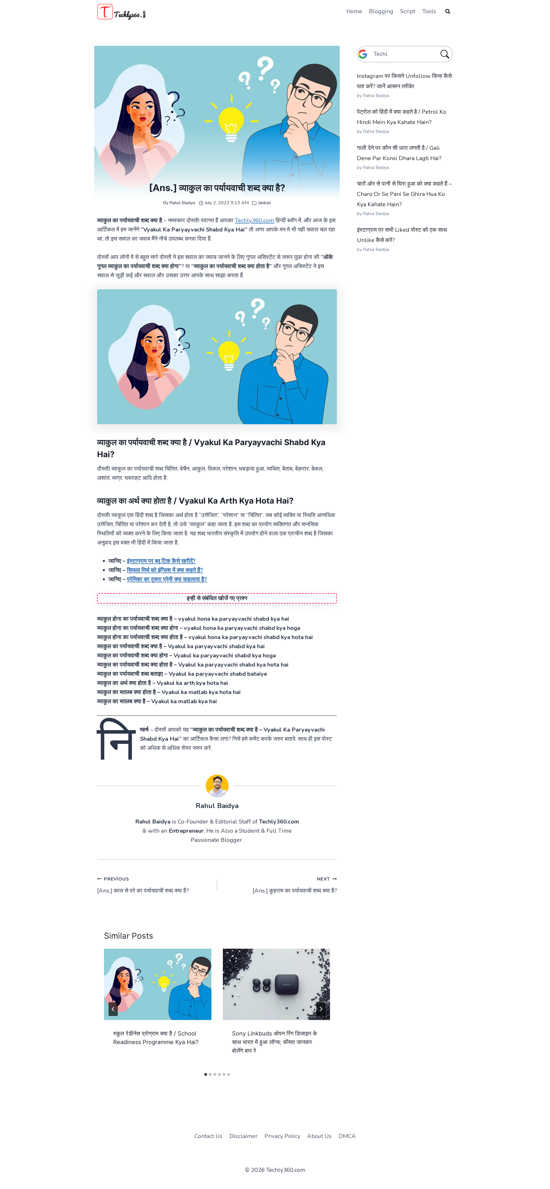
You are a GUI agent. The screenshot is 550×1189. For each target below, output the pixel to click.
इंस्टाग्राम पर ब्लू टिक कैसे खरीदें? (161, 561)
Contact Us (209, 1136)
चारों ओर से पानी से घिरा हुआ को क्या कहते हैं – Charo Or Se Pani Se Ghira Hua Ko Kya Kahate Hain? (404, 194)
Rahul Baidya (182, 203)
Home (354, 11)
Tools (429, 11)
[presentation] (157, 984)
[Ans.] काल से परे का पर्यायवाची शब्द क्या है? (143, 885)
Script (407, 11)
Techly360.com (254, 220)
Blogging (381, 11)
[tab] (205, 1074)
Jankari (264, 203)
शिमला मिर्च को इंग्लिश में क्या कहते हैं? (165, 570)
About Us (319, 1136)
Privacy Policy (282, 1136)
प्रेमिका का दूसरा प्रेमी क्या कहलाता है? (167, 579)
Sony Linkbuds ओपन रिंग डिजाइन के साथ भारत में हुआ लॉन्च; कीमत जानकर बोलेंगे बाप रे (274, 1042)
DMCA (347, 1136)
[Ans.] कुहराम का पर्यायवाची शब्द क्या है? (295, 885)
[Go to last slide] (113, 1009)
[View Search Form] (448, 11)
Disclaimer (243, 1136)
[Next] (320, 1009)
